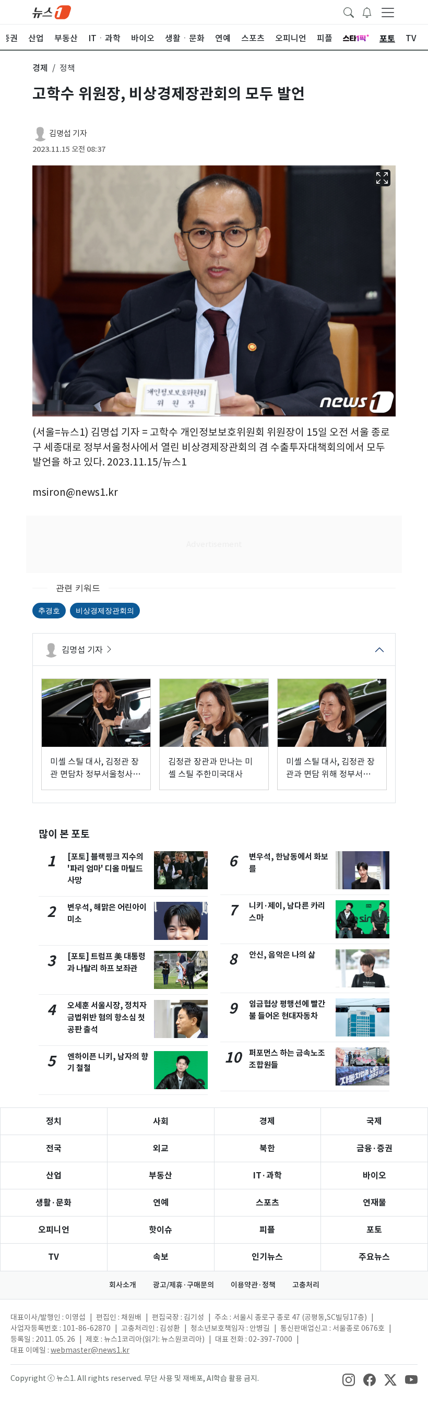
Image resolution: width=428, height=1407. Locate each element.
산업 (54, 1175)
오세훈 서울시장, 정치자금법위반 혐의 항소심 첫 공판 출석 (107, 1017)
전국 (54, 1148)
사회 (161, 1121)
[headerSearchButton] (348, 11)
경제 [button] (40, 68)
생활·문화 (53, 1202)
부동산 (160, 1175)
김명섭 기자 (68, 133)
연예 (161, 1202)
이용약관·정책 (253, 1285)
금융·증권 (374, 1148)
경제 (267, 1121)
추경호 (49, 610)
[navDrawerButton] (388, 12)
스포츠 (267, 1202)
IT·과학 (267, 1175)
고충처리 (305, 1285)
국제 (374, 1121)
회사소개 (122, 1285)
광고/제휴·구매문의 (183, 1285)
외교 (161, 1148)
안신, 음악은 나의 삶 (282, 955)
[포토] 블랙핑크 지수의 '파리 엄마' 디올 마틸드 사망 (105, 869)
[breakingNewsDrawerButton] (367, 11)
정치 (54, 1121)
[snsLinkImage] (348, 1379)
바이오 (374, 1175)
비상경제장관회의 (105, 610)
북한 (267, 1148)
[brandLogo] (51, 11)
